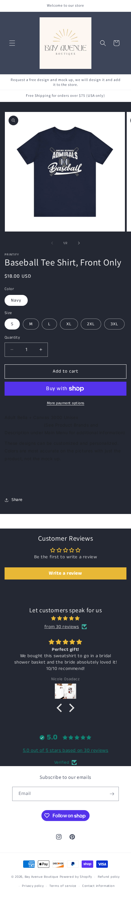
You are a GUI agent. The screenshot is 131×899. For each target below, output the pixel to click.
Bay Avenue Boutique (41, 876)
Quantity (12, 337)
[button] (12, 43)
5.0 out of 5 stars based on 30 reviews (65, 750)
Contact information (98, 886)
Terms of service (62, 886)
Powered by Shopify (76, 876)
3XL (114, 324)
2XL (91, 324)
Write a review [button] (65, 573)
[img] (65, 618)
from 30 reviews (61, 627)
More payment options (65, 403)
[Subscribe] (112, 794)
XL (69, 324)
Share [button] (17, 500)
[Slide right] (79, 243)
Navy (16, 300)
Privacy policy (33, 886)
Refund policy (109, 876)
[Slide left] (52, 243)
